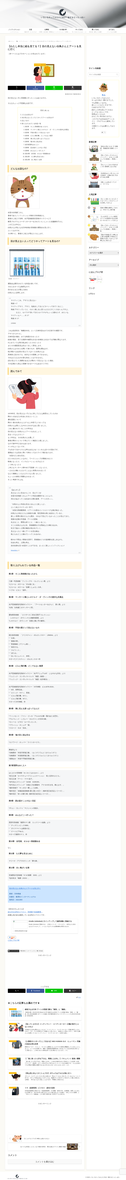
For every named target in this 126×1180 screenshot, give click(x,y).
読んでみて (25, 120)
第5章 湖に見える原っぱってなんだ (37, 138)
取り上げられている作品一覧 (31, 123)
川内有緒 (40, 951)
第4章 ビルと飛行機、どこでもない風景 (39, 135)
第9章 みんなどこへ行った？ (35, 150)
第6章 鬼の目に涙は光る (33, 141)
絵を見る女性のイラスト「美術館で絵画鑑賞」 (25, 912)
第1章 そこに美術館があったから (36, 126)
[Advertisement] (45, 970)
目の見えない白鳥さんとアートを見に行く (25, 888)
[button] (73, 88)
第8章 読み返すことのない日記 (36, 147)
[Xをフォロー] (105, 132)
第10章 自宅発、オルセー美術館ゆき (37, 153)
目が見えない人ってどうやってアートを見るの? (38, 117)
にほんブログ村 (13, 940)
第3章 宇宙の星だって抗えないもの (37, 132)
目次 (42, 110)
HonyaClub (14, 550)
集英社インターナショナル (28, 951)
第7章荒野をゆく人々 (32, 144)
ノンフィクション (14, 951)
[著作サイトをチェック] (102, 132)
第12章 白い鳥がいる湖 (33, 159)
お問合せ (91, 294)
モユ (103, 95)
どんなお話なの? (27, 114)
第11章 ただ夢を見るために (34, 156)
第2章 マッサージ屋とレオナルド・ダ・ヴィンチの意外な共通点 (47, 129)
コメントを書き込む (44, 1162)
